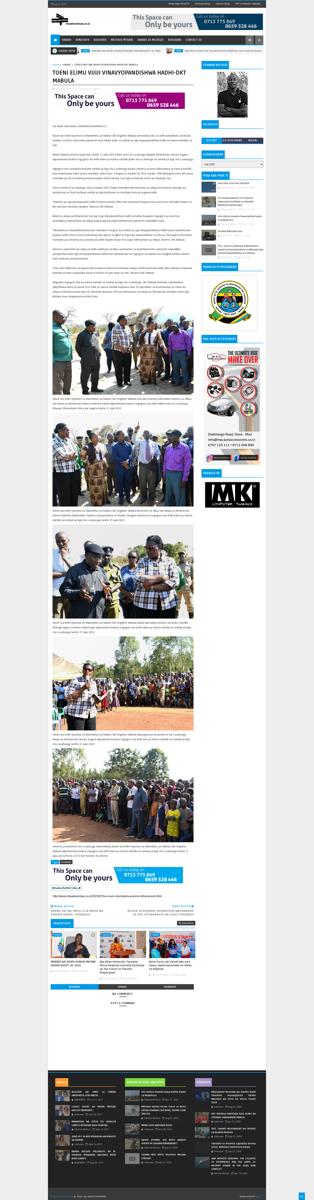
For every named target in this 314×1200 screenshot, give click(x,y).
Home (56, 64)
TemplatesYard (158, 1192)
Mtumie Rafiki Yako (65, 888)
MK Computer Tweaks (247, 3)
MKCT (258, 1196)
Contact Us (194, 39)
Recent (212, 140)
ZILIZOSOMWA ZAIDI (232, 141)
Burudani (174, 39)
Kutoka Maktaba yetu (230, 231)
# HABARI (66, 862)
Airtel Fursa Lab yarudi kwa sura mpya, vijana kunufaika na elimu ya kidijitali (170, 965)
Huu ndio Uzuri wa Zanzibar (233, 183)
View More (188, 923)
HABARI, (96, 88)
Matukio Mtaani (122, 39)
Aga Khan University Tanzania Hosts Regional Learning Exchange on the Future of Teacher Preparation (198, 50)
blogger (74, 986)
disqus (122, 986)
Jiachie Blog (223, 3)
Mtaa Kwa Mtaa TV (178, 3)
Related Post (62, 923)
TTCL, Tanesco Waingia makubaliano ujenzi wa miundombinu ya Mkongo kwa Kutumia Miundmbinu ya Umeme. (240, 250)
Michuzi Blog (202, 3)
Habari (66, 39)
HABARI (132, 50)
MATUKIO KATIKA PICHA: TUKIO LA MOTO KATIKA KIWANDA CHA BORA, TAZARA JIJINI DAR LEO (163, 1110)
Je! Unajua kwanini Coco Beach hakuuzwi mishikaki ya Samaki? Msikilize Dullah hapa (236, 202)
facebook (170, 986)
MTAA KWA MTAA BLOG (62, 1196)
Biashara (100, 39)
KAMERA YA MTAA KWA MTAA (145, 1082)
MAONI (252, 140)
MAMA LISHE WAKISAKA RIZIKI (156, 1125)
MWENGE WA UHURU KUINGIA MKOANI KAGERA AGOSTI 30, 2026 (79, 50)
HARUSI (62, 1082)
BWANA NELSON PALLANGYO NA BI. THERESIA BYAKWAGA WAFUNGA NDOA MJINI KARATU (94, 1155)
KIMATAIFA (203, 1082)
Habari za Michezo (151, 39)
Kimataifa (82, 39)
